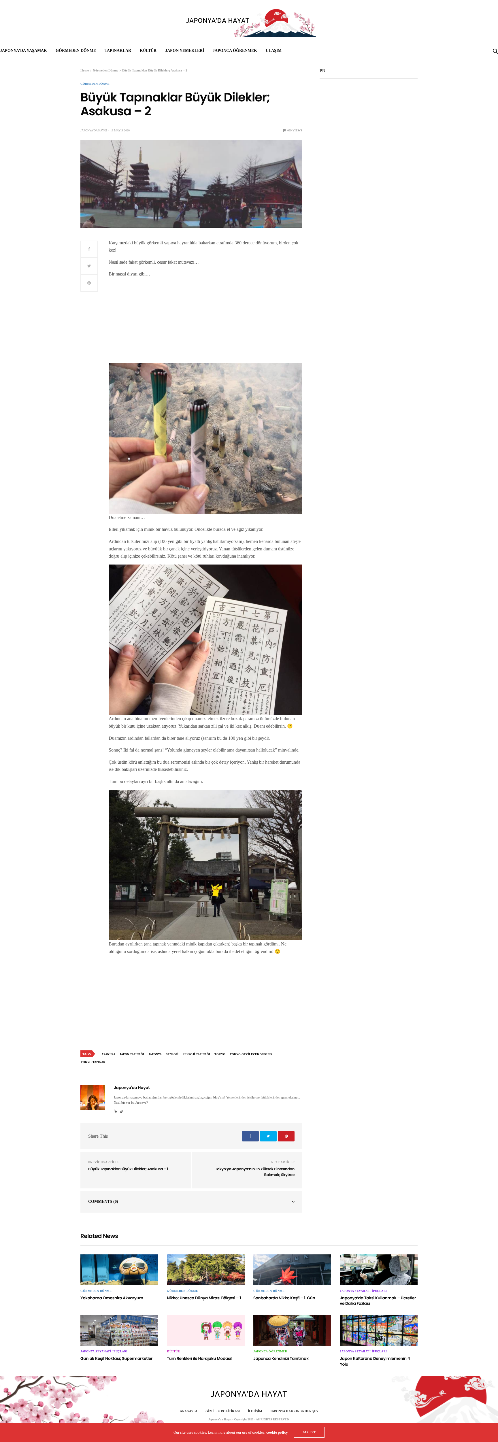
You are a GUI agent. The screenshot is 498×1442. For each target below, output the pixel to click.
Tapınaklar (118, 50)
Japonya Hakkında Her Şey (294, 1411)
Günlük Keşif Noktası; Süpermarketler (116, 1358)
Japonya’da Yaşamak (23, 50)
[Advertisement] (205, 322)
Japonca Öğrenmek (235, 50)
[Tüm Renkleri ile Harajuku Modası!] (206, 1330)
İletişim (255, 1411)
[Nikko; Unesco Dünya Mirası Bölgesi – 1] (206, 1269)
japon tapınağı (132, 1054)
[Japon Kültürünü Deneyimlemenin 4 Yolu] (379, 1330)
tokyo (219, 1054)
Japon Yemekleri (184, 50)
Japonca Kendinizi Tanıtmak (281, 1358)
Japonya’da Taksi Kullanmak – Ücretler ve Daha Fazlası (378, 1301)
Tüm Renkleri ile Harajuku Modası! (199, 1358)
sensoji (172, 1054)
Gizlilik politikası (222, 1411)
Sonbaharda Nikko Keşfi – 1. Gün (284, 1298)
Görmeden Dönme (76, 50)
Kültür (148, 50)
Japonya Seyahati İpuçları (363, 1291)
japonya (155, 1054)
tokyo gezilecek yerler (251, 1054)
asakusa (108, 1054)
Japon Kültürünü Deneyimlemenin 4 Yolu (375, 1361)
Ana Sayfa (188, 1411)
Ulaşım (274, 50)
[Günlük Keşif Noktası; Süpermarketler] (119, 1330)
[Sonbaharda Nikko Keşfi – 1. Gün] (292, 1269)
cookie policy (277, 1432)
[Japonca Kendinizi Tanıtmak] (292, 1330)
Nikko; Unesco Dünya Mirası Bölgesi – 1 (204, 1298)
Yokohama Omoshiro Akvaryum (111, 1298)
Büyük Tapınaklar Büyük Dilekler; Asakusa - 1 (128, 1169)
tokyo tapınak (93, 1062)
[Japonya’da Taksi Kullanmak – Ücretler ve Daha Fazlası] (379, 1269)
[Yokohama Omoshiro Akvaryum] (119, 1269)
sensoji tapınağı (196, 1054)
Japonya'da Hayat (93, 130)
